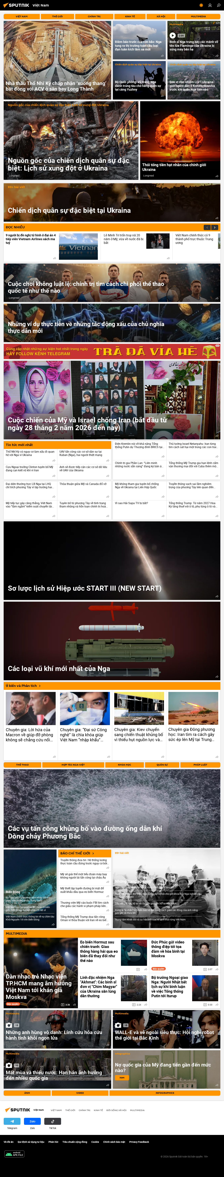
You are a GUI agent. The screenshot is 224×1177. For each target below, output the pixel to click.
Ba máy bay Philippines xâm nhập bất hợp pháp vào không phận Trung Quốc (28, 899)
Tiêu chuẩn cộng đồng (74, 1141)
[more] (108, 96)
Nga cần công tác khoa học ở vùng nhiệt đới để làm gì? (144, 887)
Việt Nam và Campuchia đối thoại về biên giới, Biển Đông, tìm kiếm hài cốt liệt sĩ (28, 908)
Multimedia (176, 24)
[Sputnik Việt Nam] (17, 8)
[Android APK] (14, 1154)
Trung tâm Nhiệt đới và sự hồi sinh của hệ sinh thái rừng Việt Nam (150, 919)
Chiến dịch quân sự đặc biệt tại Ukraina (138, 64)
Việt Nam (56, 1110)
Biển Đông (13, 892)
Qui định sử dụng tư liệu (31, 1141)
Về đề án (8, 1141)
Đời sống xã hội (116, 1110)
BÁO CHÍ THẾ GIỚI (75, 853)
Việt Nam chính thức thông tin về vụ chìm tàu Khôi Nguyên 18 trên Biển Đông (30, 918)
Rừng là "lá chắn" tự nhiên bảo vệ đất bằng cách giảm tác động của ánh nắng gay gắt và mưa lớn (156, 911)
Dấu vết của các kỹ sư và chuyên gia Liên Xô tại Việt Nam (145, 903)
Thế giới (70, 1110)
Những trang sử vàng (133, 881)
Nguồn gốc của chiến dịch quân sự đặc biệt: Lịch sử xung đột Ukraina (58, 105)
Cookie (95, 1141)
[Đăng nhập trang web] (210, 5)
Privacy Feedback (139, 1141)
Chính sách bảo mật (114, 1141)
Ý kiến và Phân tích (21, 685)
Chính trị (84, 1110)
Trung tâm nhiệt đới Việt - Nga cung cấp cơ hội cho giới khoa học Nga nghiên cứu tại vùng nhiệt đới (158, 895)
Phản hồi (53, 1141)
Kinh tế (98, 1110)
